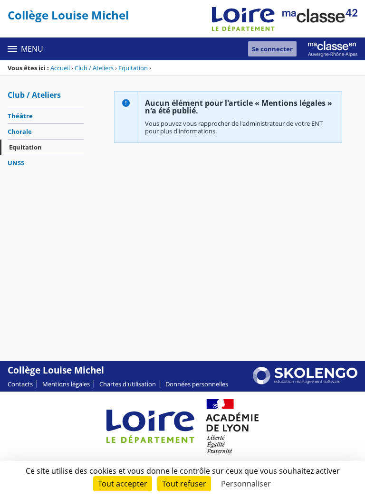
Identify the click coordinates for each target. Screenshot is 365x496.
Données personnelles (196, 384)
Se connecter (272, 49)
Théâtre (20, 116)
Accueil (60, 68)
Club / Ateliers (94, 68)
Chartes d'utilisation (127, 384)
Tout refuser (184, 483)
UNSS (16, 163)
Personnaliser (246, 483)
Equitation (133, 68)
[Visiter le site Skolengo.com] (305, 382)
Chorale (20, 131)
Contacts (20, 384)
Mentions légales (66, 384)
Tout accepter (122, 483)
